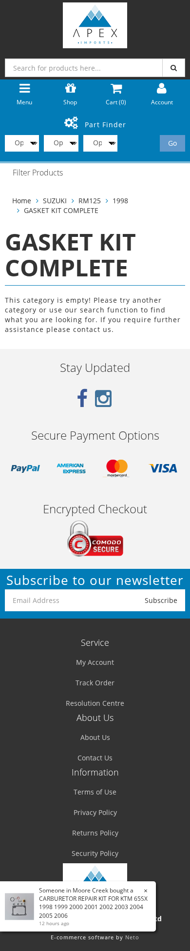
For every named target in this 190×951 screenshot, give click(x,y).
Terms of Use (95, 791)
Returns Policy (95, 832)
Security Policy (95, 853)
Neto (132, 937)
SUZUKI (55, 200)
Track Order (95, 682)
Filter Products (38, 173)
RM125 (89, 200)
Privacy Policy (95, 812)
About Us (95, 737)
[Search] (173, 67)
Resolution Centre (95, 703)
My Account (95, 662)
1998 (120, 200)
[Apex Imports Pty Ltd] (95, 23)
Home (21, 200)
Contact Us (95, 757)
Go (172, 143)
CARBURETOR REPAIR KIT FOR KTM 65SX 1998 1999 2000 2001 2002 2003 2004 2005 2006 (93, 906)
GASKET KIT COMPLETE (61, 210)
